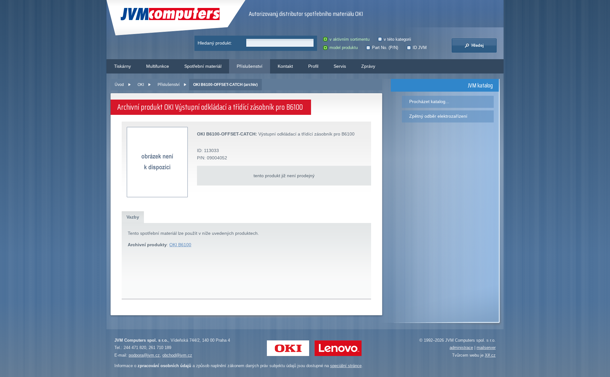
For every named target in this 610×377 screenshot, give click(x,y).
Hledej (477, 45)
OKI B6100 (180, 244)
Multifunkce (157, 66)
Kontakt (285, 66)
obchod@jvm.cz (177, 355)
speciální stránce (346, 365)
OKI (141, 84)
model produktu (343, 47)
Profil (313, 66)
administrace (461, 347)
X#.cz (490, 355)
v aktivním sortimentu (349, 39)
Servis (340, 66)
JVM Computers (157, 14)
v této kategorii (397, 39)
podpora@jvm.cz (144, 355)
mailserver (486, 347)
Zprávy (368, 66)
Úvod (119, 84)
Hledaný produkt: (215, 42)
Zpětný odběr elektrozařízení (438, 116)
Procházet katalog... (429, 101)
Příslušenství (249, 66)
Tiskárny (122, 66)
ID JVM (420, 47)
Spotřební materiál (202, 66)
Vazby (132, 217)
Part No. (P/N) (385, 47)
